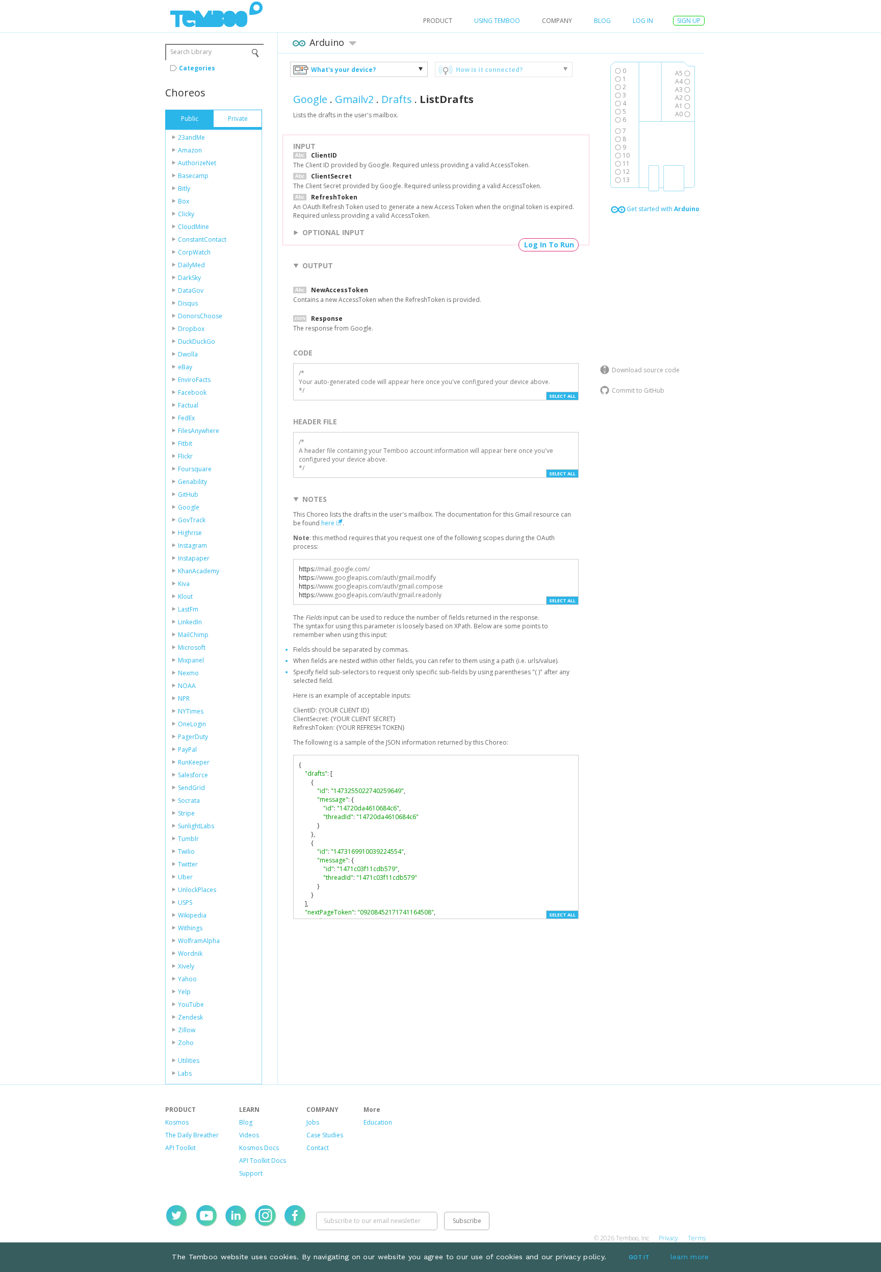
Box (183, 201)
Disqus (188, 303)
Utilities (188, 1060)
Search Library (191, 51)
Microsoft (191, 647)
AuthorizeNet (197, 163)
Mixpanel (191, 660)
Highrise (190, 532)
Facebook (192, 392)
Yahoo (187, 979)
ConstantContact (202, 239)
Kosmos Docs (259, 1147)
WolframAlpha (199, 940)
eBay (185, 367)
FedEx (186, 418)
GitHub (188, 494)
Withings (190, 928)
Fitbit (185, 443)
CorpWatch (194, 252)
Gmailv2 (354, 99)
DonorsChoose (200, 316)
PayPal (187, 749)
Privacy (668, 1238)
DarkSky (189, 277)
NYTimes (190, 711)
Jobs (312, 1122)
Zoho (186, 1042)
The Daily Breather (192, 1135)
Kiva (184, 583)
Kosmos (177, 1122)
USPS (185, 902)
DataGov (190, 290)
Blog (602, 20)
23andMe (191, 137)
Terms (697, 1238)
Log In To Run (549, 244)
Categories (197, 68)
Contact (317, 1147)
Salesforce (193, 775)
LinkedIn (190, 622)
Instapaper (194, 558)
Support (251, 1173)
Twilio (186, 851)
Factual (188, 405)
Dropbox (191, 328)
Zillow (186, 1030)
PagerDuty (193, 736)
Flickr (185, 456)
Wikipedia (192, 915)
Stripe (186, 813)
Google (188, 507)
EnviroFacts (194, 379)
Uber (185, 877)
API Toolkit (180, 1147)
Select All (562, 396)
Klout (185, 596)
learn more (689, 1257)
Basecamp (193, 175)
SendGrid (191, 787)
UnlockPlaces (197, 889)
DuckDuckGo (196, 341)
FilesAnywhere (198, 430)
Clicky (186, 214)
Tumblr (188, 838)
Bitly (184, 188)
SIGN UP (689, 20)
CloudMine (193, 226)
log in (643, 20)
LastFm (188, 609)
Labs (185, 1073)
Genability (192, 481)
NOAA (187, 685)
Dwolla (188, 354)
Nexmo (188, 673)
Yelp (184, 991)
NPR (184, 698)
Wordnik (190, 953)
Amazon (190, 150)
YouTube (191, 1004)
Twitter (188, 864)
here (327, 523)
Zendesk (190, 1017)
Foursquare (195, 469)
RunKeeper (194, 762)
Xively (186, 966)
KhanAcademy (198, 571)
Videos (249, 1135)
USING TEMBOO (497, 20)
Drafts (396, 99)
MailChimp (193, 634)
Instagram (192, 545)
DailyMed (191, 265)
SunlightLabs (196, 826)
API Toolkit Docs (262, 1160)
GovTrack (191, 520)
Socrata (189, 800)
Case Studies (324, 1135)
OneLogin (192, 724)
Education (378, 1122)
